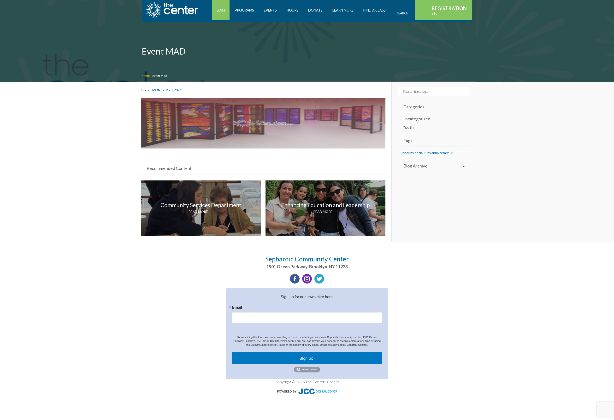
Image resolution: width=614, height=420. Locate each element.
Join (221, 10)
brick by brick (412, 153)
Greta (145, 90)
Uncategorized (416, 118)
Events (270, 10)
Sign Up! (307, 358)
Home (146, 76)
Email (237, 307)
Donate (315, 10)
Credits (333, 381)
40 (452, 153)
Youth (408, 127)
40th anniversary (436, 153)
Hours (292, 10)
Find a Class (374, 10)
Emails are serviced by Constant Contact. (343, 344)
